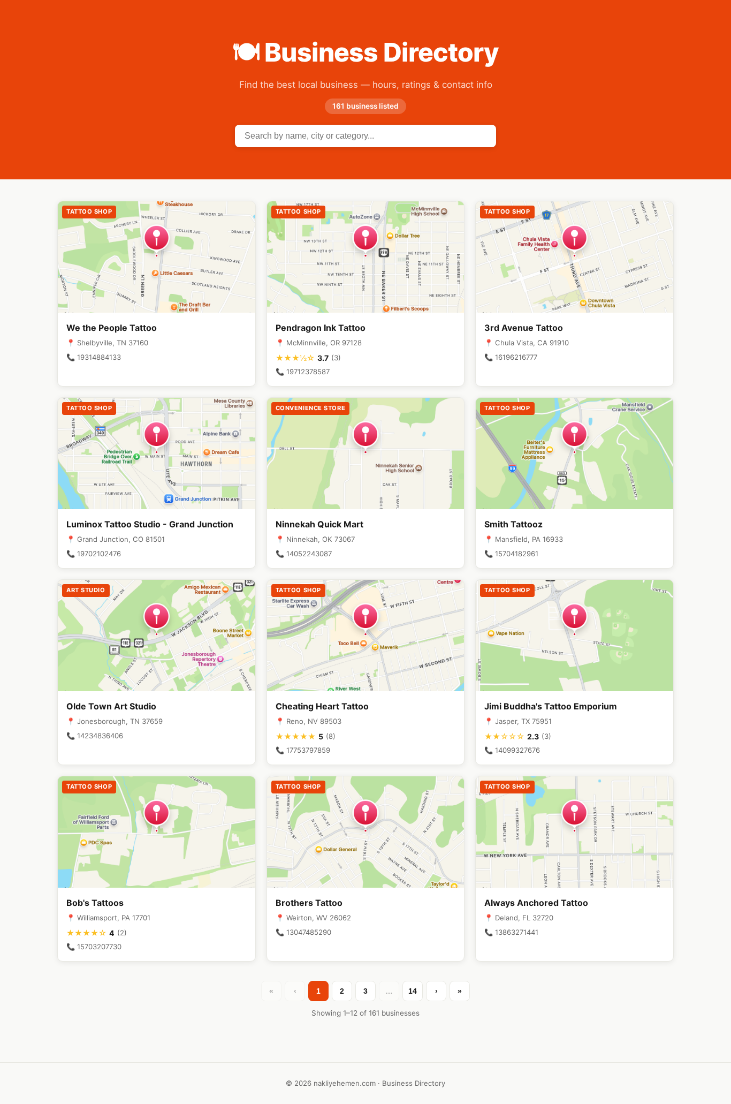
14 (412, 991)
